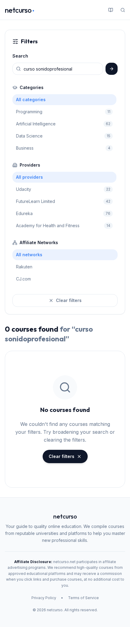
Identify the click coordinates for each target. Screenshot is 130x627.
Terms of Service (83, 597)
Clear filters (69, 300)
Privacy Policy (43, 597)
